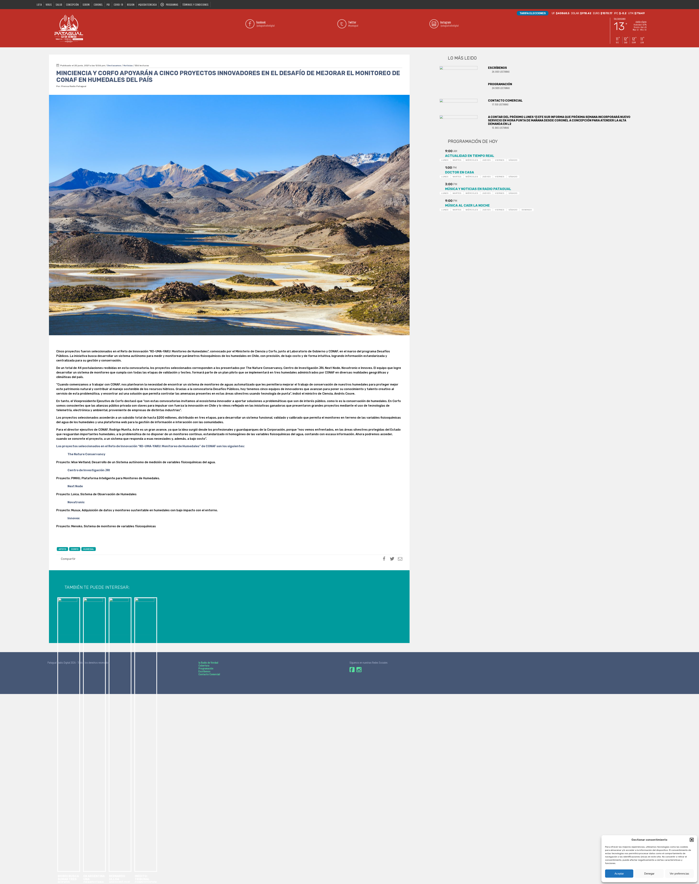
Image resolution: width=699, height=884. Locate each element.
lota (39, 4)
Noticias (128, 65)
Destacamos (114, 65)
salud (59, 4)
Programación (205, 668)
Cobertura (203, 665)
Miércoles (472, 160)
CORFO (74, 549)
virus (49, 4)
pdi (108, 4)
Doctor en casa (459, 172)
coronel (98, 4)
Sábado (513, 160)
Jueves (486, 160)
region (131, 4)
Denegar (649, 873)
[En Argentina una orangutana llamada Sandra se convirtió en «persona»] (94, 615)
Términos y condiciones (195, 4)
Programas (172, 4)
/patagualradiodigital (265, 23)
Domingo (527, 210)
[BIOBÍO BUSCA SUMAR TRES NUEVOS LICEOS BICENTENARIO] (68, 615)
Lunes (445, 160)
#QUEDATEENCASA (147, 4)
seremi (86, 4)
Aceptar (619, 873)
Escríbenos (204, 671)
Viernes (499, 160)
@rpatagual (353, 23)
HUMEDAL (88, 549)
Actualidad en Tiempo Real (469, 156)
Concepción (72, 4)
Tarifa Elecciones (533, 13)
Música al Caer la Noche (467, 205)
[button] (692, 840)
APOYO (62, 549)
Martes (457, 160)
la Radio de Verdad (208, 662)
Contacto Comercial (209, 674)
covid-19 (118, 4)
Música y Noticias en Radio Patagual (478, 189)
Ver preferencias (679, 873)
